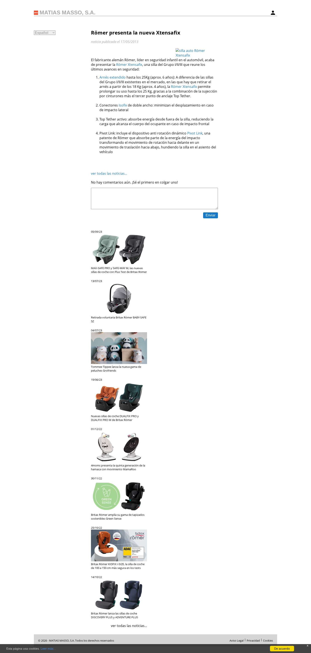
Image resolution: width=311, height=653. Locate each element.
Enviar (210, 215)
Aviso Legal (237, 640)
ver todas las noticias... (109, 173)
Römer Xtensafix (129, 64)
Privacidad (253, 640)
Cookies (268, 640)
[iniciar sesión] (273, 13)
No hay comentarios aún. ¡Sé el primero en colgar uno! (134, 182)
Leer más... (48, 648)
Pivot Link (194, 133)
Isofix (123, 105)
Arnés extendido (112, 77)
